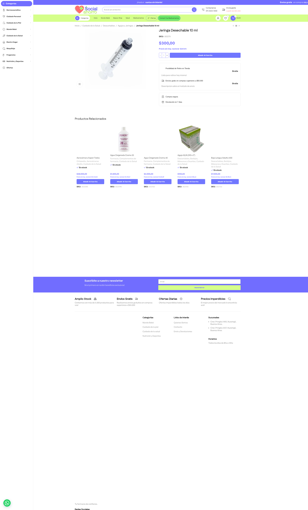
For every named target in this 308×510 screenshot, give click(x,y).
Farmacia (114, 158)
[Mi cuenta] (218, 18)
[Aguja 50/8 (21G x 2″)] (191, 139)
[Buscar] (194, 9)
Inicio (77, 25)
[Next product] (239, 25)
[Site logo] (86, 9)
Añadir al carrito (205, 55)
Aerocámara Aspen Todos (88, 158)
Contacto (178, 327)
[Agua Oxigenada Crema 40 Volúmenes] (157, 140)
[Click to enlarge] (80, 84)
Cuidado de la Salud (91, 25)
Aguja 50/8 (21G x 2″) (186, 155)
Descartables (109, 25)
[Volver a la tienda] (236, 25)
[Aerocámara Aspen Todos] (90, 140)
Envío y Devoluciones (183, 331)
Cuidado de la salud (151, 331)
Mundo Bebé (148, 322)
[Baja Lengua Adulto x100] (225, 140)
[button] (90, 181)
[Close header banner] (305, 2)
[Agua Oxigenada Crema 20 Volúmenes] (124, 139)
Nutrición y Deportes (152, 336)
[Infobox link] (209, 9)
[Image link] (93, 407)
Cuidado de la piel (150, 327)
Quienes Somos (181, 322)
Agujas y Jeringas (125, 25)
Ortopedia (81, 161)
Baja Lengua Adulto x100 (221, 158)
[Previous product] (233, 25)
